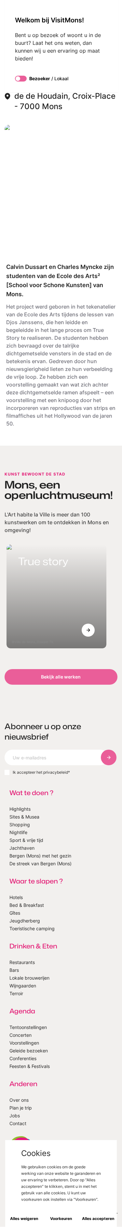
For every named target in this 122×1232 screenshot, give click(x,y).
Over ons (19, 1100)
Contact (17, 1123)
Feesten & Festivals (29, 1066)
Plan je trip (20, 1108)
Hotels (16, 897)
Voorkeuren (61, 1218)
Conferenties (22, 1058)
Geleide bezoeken (28, 1050)
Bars (14, 970)
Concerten (20, 1035)
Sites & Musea (24, 816)
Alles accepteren (98, 1218)
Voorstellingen (24, 1043)
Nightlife (18, 832)
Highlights (20, 809)
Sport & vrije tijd (26, 840)
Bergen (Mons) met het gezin (40, 855)
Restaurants (22, 962)
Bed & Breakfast (26, 905)
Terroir (16, 993)
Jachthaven (21, 848)
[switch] (21, 79)
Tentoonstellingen (28, 1027)
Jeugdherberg (24, 920)
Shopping (19, 824)
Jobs (14, 1115)
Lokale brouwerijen (29, 978)
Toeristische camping (32, 928)
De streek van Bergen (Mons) (40, 863)
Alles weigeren (24, 1218)
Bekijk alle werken (61, 677)
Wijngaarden (22, 985)
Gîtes (14, 913)
